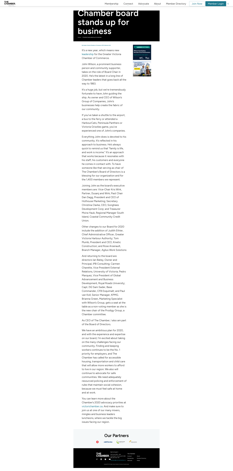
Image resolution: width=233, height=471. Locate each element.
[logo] (10, 3)
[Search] (228, 3)
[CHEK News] (132, 442)
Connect (129, 456)
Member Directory (141, 458)
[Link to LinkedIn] (101, 459)
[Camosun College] (107, 442)
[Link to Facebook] (97, 459)
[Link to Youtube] (109, 459)
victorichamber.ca (92, 406)
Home (79, 37)
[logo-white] (102, 455)
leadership (88, 54)
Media (138, 460)
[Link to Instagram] (105, 459)
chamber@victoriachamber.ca (118, 460)
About (138, 456)
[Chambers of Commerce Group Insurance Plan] (120, 442)
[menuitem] (111, 3)
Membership (130, 458)
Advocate (129, 460)
